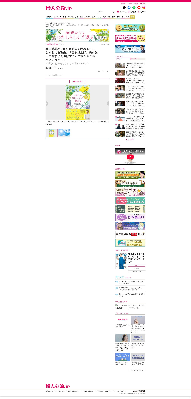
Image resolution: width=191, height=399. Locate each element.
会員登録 (133, 12)
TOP (47, 23)
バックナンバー (137, 271)
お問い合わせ (115, 391)
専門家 (62, 44)
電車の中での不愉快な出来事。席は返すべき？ (132, 295)
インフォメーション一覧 (136, 370)
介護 (76, 17)
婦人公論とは (49, 391)
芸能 (64, 17)
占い (123, 17)
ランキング (57, 17)
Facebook (107, 71)
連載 (132, 17)
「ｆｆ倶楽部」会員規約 (86, 391)
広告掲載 (123, 391)
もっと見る (131, 139)
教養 (118, 17)
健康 (104, 17)
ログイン (142, 12)
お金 (81, 17)
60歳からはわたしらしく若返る (63, 23)
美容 (109, 17)
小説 (127, 17)
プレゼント (122, 12)
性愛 (113, 17)
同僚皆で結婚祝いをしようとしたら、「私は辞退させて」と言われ (131, 289)
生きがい (59, 75)
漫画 (93, 17)
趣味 (53, 75)
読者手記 (71, 17)
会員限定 (49, 17)
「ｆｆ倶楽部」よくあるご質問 (102, 391)
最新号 (123, 3)
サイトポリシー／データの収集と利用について (66, 391)
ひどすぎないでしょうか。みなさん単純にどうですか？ (132, 282)
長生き (48, 75)
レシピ (99, 17)
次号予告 (136, 268)
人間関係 (87, 17)
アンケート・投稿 (132, 3)
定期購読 (142, 3)
